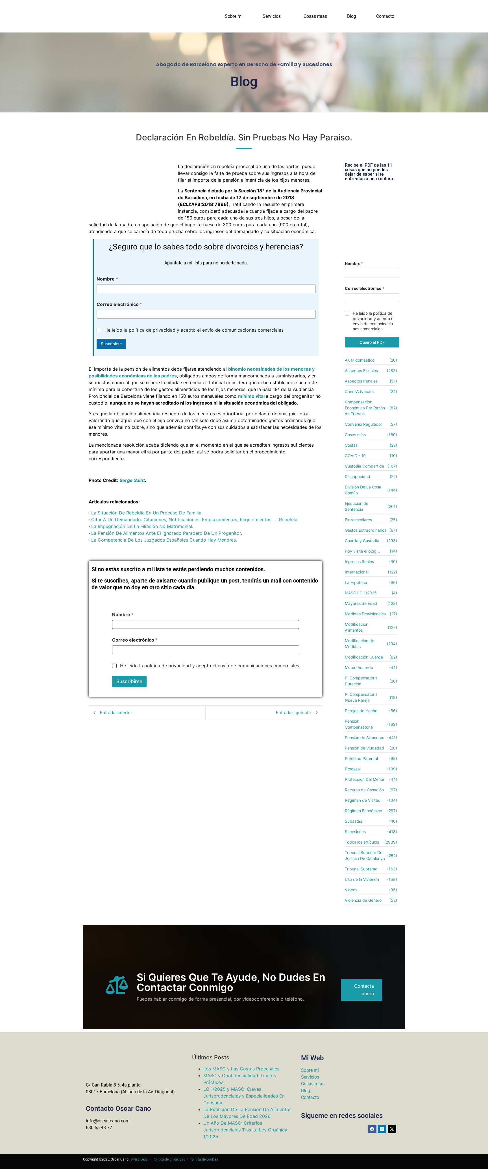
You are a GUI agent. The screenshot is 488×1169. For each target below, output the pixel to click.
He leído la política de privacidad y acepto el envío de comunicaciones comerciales (194, 330)
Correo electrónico (119, 304)
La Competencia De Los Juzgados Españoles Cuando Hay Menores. (164, 540)
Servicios (272, 16)
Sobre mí (310, 1070)
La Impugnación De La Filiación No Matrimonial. (142, 526)
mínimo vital (251, 396)
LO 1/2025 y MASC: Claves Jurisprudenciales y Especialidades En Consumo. (244, 1095)
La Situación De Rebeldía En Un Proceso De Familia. (146, 513)
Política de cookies (203, 1159)
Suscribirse (111, 343)
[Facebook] (372, 1129)
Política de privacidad (169, 1159)
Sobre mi (234, 16)
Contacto (385, 16)
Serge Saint (132, 480)
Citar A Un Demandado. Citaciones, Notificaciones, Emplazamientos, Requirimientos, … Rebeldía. (195, 519)
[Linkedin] (382, 1129)
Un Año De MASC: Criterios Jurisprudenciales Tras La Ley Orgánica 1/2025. (245, 1129)
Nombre (107, 279)
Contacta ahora (364, 989)
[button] (273, 16)
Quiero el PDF (372, 342)
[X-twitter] (392, 1129)
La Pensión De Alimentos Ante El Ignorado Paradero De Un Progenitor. (166, 533)
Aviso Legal (140, 1159)
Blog (351, 16)
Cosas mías (315, 16)
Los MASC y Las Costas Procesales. (241, 1069)
